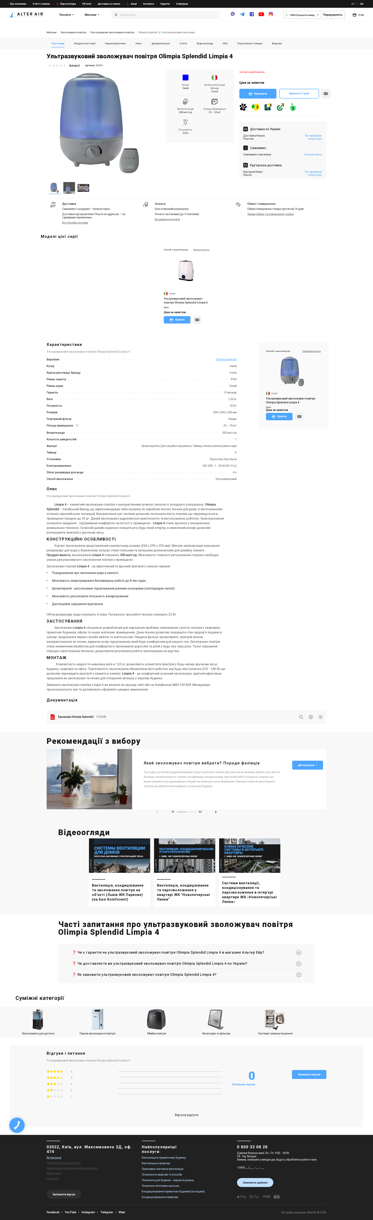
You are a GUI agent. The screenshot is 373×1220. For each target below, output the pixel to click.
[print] (311, 717)
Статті (183, 43)
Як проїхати (54, 1157)
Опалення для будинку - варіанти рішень (168, 1180)
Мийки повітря (156, 1033)
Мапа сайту (54, 1173)
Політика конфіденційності (64, 1162)
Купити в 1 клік (299, 93)
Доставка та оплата (109, 4)
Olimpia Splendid (226, 359)
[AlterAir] (26, 15)
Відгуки (277, 43)
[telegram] (242, 16)
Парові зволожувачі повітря (97, 1033)
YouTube (70, 1212)
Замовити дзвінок (255, 1182)
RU (353, 4)
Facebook (53, 1212)
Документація (161, 43)
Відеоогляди (68, 4)
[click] (326, 94)
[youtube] (261, 16)
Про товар (57, 43)
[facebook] (251, 16)
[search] (301, 717)
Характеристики (115, 43)
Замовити (260, 93)
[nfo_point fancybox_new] (77, 426)
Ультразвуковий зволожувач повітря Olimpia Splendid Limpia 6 (186, 300)
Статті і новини (41, 4)
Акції (134, 4)
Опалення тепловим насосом (160, 1185)
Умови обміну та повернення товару (270, 214)
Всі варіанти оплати (167, 219)
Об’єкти (86, 4)
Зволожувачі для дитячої (38, 1033)
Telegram (106, 1212)
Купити (180, 319)
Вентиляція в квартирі (156, 1163)
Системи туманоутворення (275, 1033)
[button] (216, 812)
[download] (320, 717)
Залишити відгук (309, 1074)
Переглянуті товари (249, 43)
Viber (122, 1212)
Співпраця (182, 4)
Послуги (65, 14)
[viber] (232, 16)
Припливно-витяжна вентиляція (162, 1168)
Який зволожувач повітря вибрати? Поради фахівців (202, 763)
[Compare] (197, 320)
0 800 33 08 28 (252, 1147)
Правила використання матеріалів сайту (72, 1168)
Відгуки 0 (74, 65)
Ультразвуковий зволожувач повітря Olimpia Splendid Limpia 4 (290, 400)
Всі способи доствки (75, 222)
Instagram (88, 1212)
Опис (138, 43)
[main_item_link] (119, 872)
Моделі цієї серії (84, 43)
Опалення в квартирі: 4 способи (162, 1174)
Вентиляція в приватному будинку (164, 1157)
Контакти (148, 4)
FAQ (225, 43)
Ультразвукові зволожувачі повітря (112, 32)
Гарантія (165, 4)
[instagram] (271, 16)
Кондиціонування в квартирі (160, 1197)
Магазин (90, 14)
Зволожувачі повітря (73, 32)
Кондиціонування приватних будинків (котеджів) (173, 1191)
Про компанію (18, 4)
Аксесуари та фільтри (216, 1033)
